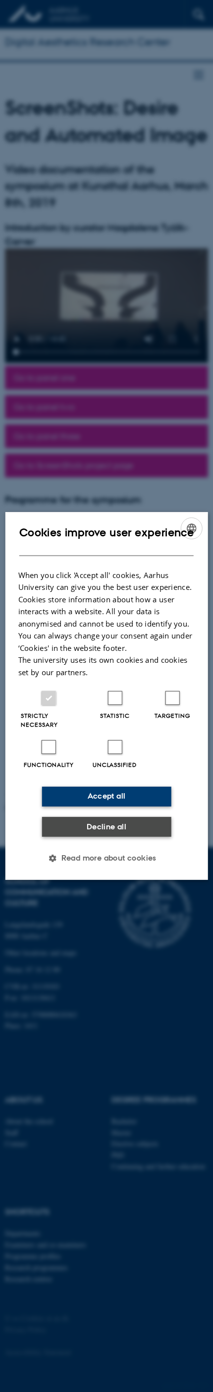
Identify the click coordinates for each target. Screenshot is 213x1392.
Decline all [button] (106, 826)
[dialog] (106, 696)
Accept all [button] (107, 796)
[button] (106, 858)
